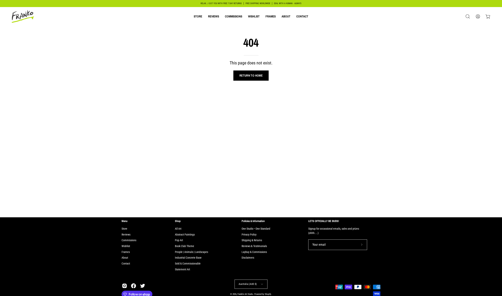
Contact (126, 263)
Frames (126, 252)
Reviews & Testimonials (254, 246)
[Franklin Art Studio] (23, 16)
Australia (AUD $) (248, 283)
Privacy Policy (249, 234)
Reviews (126, 234)
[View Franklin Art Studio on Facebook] (133, 286)
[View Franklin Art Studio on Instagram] (124, 286)
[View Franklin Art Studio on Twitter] (143, 286)
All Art (178, 228)
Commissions (129, 240)
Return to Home (251, 75)
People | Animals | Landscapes (191, 252)
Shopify (268, 294)
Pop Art (179, 240)
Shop (178, 221)
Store (124, 228)
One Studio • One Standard (256, 228)
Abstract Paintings (185, 234)
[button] (198, 16)
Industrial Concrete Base (188, 257)
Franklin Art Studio (245, 294)
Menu (124, 221)
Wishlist (126, 246)
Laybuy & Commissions (254, 252)
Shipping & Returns (252, 240)
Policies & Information (253, 221)
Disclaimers (248, 257)
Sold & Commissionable (188, 263)
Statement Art (182, 269)
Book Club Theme (184, 246)
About (125, 257)
